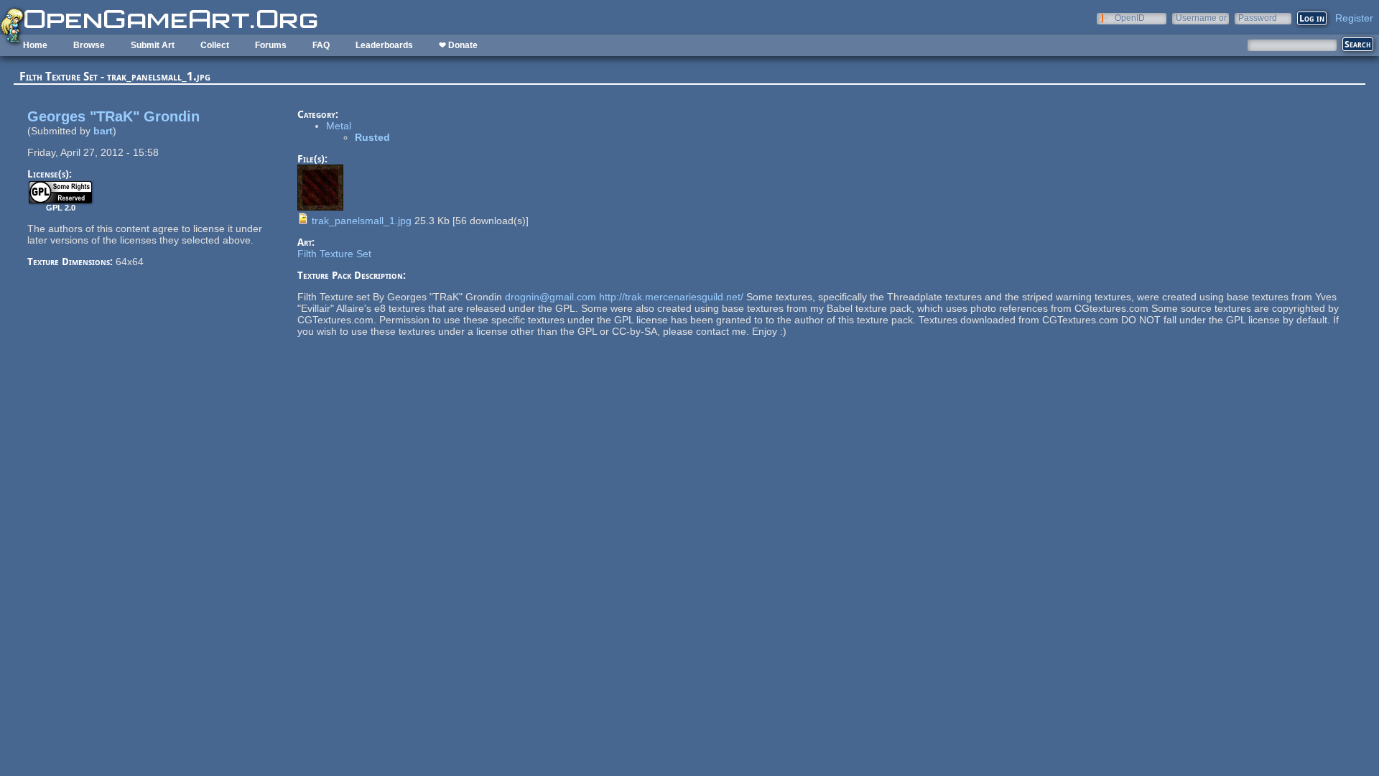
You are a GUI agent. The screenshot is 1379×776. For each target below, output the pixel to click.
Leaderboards (384, 45)
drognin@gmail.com (550, 296)
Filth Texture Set (334, 253)
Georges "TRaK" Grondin (113, 116)
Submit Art (153, 45)
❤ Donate (458, 45)
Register (1354, 18)
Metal (338, 125)
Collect (214, 45)
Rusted (372, 137)
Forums (271, 45)
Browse (89, 45)
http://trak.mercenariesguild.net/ (671, 296)
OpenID (1130, 17)
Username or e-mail (1201, 17)
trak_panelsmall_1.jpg (362, 220)
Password (1257, 17)
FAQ (321, 45)
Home (35, 45)
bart (103, 131)
